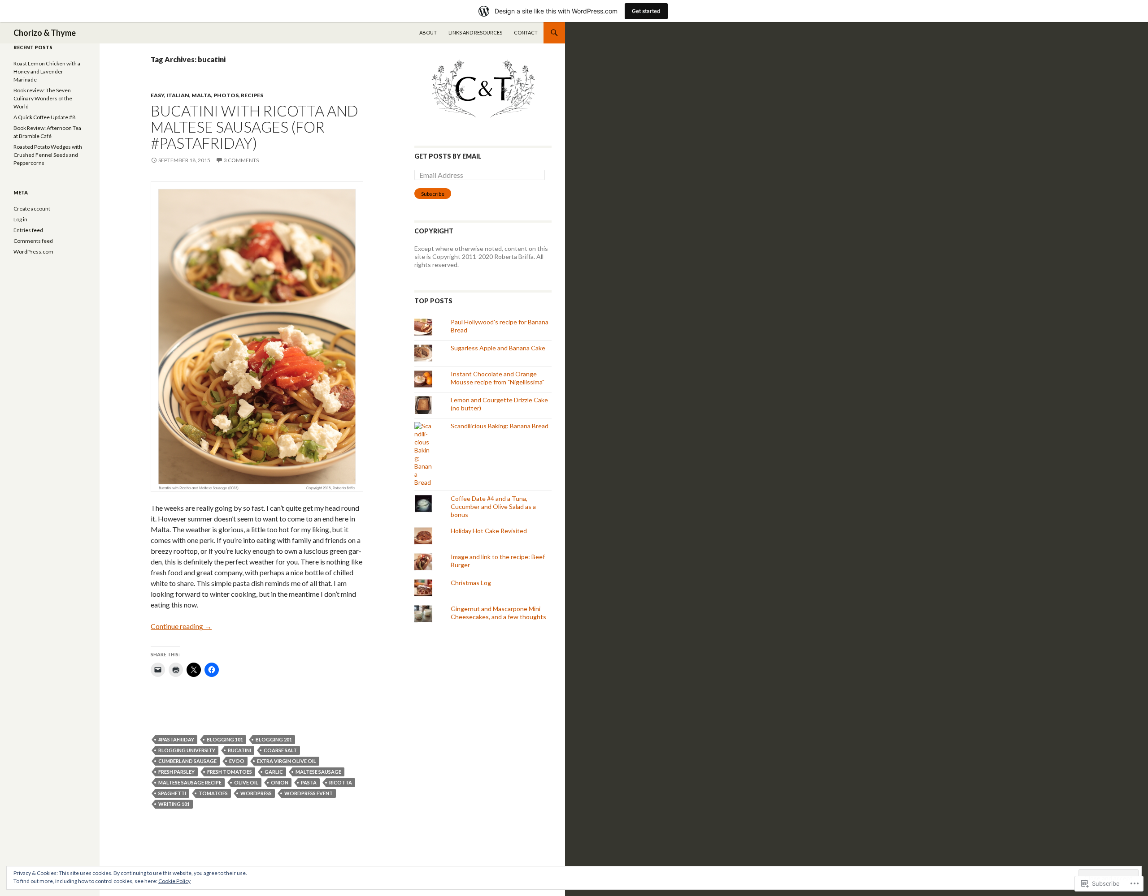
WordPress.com (33, 251)
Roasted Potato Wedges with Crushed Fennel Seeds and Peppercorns (47, 154)
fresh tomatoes (229, 772)
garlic (274, 772)
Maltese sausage (318, 772)
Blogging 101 (225, 739)
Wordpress (256, 793)
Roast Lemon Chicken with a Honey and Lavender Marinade (46, 71)
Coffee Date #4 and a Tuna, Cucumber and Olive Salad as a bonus (493, 506)
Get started (646, 11)
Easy (157, 95)
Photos (226, 95)
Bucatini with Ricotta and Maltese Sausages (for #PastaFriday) (254, 127)
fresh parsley (176, 772)
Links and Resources (475, 32)
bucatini (239, 750)
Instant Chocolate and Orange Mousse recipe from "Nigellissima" (497, 378)
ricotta (340, 782)
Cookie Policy (174, 881)
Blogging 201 (274, 739)
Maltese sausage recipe (190, 782)
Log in (20, 219)
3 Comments (241, 160)
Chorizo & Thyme (44, 33)
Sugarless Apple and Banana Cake (498, 348)
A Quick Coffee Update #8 (44, 117)
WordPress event (308, 793)
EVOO (236, 761)
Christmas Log (471, 582)
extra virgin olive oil (286, 761)
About (428, 32)
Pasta (309, 782)
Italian (177, 95)
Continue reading (181, 626)
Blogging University (186, 750)
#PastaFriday (176, 739)
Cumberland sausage (187, 761)
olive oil (246, 782)
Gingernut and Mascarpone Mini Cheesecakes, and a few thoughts (498, 612)
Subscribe (432, 193)
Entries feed (28, 230)
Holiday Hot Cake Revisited (489, 530)
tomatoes (213, 793)
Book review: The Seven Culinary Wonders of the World (42, 98)
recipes (252, 95)
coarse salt (280, 750)
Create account (31, 208)
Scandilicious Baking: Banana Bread (499, 426)
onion (279, 782)
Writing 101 (174, 804)
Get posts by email (448, 156)
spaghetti (172, 793)
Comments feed (33, 240)
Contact (526, 32)
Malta (201, 95)
